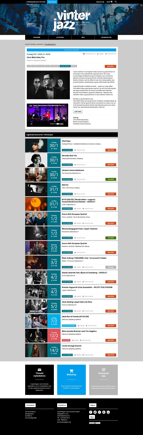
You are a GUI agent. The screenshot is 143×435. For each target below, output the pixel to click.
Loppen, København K (69, 290)
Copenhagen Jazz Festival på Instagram (103, 412)
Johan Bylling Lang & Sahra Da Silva (77, 301)
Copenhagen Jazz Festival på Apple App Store (92, 423)
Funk (33, 66)
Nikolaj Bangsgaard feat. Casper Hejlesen (79, 228)
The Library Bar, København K (71, 173)
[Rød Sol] (36, 186)
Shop (109, 2)
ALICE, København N (68, 275)
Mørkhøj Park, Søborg (82, 246)
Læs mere (77, 111)
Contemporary (55, 66)
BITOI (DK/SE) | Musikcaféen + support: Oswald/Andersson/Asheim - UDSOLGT (78, 200)
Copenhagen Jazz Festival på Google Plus (99, 412)
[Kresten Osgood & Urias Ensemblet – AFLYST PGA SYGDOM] (36, 289)
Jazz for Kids (66, 340)
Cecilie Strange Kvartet (72, 345)
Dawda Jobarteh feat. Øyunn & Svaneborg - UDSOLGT (84, 272)
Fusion (47, 66)
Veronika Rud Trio (69, 155)
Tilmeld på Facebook (90, 53)
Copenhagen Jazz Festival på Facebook (90, 412)
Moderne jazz (40, 66)
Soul (29, 66)
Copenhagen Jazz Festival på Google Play (97, 423)
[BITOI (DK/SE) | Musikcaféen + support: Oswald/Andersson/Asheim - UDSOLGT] (36, 201)
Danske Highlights (65, 66)
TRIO (63, 188)
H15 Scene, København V (75, 261)
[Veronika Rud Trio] (36, 157)
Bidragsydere (29, 414)
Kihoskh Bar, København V (70, 232)
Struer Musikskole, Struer (81, 217)
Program (36, 37)
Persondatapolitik (31, 418)
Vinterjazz (52, 2)
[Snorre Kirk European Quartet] (36, 216)
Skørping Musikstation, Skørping (72, 158)
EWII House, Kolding (72, 188)
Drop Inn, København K (69, 305)
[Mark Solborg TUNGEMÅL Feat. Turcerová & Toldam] (36, 260)
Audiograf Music (67, 144)
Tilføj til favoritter (111, 53)
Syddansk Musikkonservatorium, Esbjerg (87, 144)
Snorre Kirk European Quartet (74, 214)
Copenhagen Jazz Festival (36, 2)
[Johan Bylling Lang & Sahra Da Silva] (36, 304)
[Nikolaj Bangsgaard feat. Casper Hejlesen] (36, 230)
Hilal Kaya (66, 140)
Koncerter (40, 44)
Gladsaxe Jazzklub (68, 246)
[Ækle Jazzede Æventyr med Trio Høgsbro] (36, 333)
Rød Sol (65, 184)
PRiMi (64, 261)
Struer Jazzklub (67, 217)
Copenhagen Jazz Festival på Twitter (95, 412)
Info (83, 37)
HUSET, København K (68, 204)
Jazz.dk (27, 44)
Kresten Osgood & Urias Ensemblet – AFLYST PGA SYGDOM (87, 287)
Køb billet (110, 66)
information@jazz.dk (64, 422)
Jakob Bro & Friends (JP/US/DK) (75, 316)
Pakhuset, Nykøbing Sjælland (71, 319)
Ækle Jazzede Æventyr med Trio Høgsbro (79, 331)
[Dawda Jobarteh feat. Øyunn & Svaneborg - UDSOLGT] (36, 274)
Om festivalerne (30, 412)
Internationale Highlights (69, 325)
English (99, 2)
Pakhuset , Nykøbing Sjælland (36, 60)
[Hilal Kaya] (36, 143)
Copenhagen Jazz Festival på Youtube (108, 412)
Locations (60, 37)
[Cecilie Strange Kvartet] (36, 347)
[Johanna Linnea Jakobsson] (36, 172)
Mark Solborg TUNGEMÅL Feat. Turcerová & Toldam (84, 257)
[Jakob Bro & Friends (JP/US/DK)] (36, 318)
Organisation (106, 37)
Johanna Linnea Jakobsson (73, 170)
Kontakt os (28, 416)
